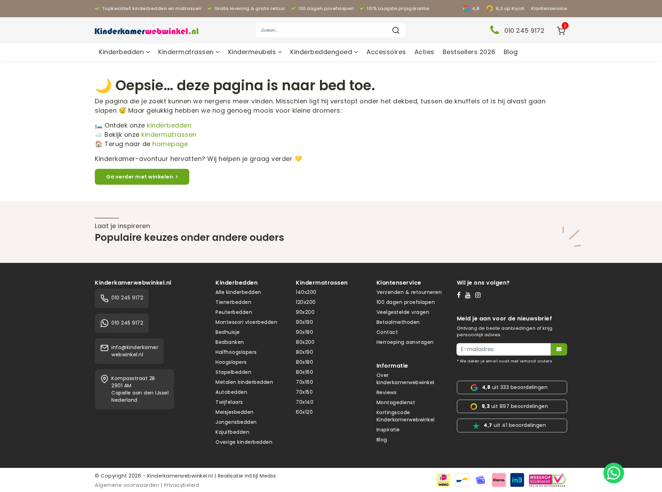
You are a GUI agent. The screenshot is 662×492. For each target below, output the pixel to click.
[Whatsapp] (613, 473)
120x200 (306, 302)
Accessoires (386, 52)
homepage (170, 144)
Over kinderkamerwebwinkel (405, 379)
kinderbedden (169, 125)
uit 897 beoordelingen (515, 406)
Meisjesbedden (234, 412)
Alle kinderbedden (238, 292)
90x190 (304, 322)
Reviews (387, 392)
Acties (424, 52)
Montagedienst (396, 402)
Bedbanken (229, 342)
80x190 (304, 352)
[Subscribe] (559, 349)
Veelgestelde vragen (403, 312)
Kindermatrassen (186, 52)
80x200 (305, 342)
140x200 (306, 292)
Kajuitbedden (232, 432)
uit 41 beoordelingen (515, 425)
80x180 (304, 362)
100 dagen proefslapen (406, 302)
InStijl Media (259, 475)
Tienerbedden (233, 302)
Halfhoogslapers (236, 352)
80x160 (304, 372)
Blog (511, 52)
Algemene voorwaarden (127, 485)
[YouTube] (469, 294)
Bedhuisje (227, 332)
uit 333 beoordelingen (515, 387)
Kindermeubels (253, 52)
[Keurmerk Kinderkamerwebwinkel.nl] (547, 479)
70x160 (304, 382)
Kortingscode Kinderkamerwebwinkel (406, 416)
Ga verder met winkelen (139, 176)
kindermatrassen (169, 134)
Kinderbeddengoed (322, 52)
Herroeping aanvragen (405, 342)
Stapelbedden (233, 372)
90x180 (304, 332)
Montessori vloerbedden (246, 322)
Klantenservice (549, 8)
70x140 (304, 402)
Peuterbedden (233, 312)
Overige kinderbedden (243, 442)
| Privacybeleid (180, 485)
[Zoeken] (396, 30)
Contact (387, 332)
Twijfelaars (229, 402)
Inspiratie (388, 429)
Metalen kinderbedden (244, 382)
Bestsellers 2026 (469, 52)
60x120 (304, 412)
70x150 (304, 392)
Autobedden (231, 392)
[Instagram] (479, 294)
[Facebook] (460, 294)
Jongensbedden (236, 422)
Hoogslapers (231, 362)
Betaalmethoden (398, 322)
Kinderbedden (122, 52)
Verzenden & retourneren (409, 292)
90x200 (305, 312)
